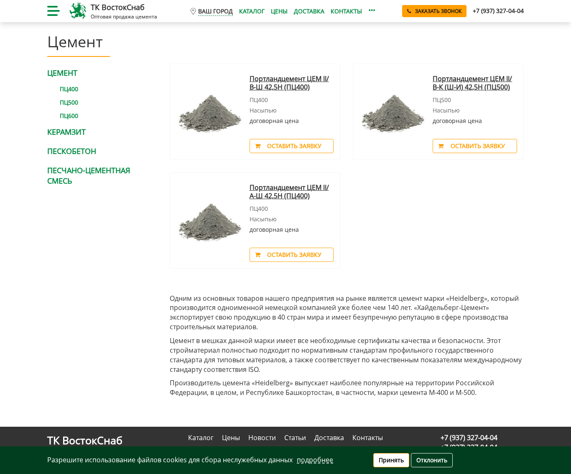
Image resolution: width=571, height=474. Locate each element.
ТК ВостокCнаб (118, 7)
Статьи (295, 437)
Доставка (309, 11)
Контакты (346, 11)
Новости (262, 437)
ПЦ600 (69, 116)
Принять (391, 460)
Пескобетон (71, 151)
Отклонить (431, 460)
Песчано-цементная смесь (88, 175)
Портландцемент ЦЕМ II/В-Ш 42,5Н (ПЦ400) (289, 83)
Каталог (252, 11)
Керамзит (66, 132)
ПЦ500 (69, 102)
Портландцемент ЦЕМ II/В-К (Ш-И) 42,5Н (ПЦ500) (472, 83)
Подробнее (315, 459)
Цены (279, 11)
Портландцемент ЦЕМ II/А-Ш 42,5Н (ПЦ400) (289, 192)
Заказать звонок (438, 11)
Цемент (62, 73)
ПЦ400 (69, 89)
